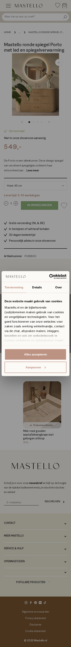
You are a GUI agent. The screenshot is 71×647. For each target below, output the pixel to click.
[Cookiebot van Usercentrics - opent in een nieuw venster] (50, 276)
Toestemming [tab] (14, 287)
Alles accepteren (35, 354)
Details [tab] (37, 287)
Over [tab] (58, 287)
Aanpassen (33, 367)
